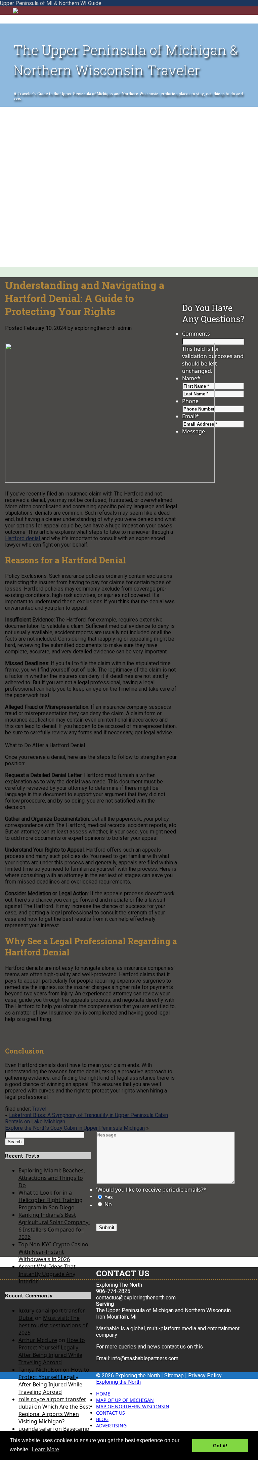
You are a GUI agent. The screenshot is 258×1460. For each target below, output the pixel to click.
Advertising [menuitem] (111, 1425)
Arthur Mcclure (37, 1340)
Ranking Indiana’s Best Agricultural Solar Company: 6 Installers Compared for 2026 (54, 1226)
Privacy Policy (205, 1375)
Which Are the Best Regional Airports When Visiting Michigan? (54, 1414)
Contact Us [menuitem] (110, 1413)
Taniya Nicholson (39, 1369)
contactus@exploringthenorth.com (136, 1297)
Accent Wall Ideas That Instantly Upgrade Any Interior (47, 1274)
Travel (39, 1109)
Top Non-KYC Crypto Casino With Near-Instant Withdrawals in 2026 (53, 1252)
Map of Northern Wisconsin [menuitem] (132, 1406)
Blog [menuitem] (102, 1419)
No (108, 1204)
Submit (106, 1227)
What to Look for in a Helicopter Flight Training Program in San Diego (50, 1200)
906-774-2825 (113, 1291)
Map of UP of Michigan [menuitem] (125, 1400)
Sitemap (174, 1375)
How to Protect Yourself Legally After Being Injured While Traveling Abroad (51, 1351)
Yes (108, 1197)
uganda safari (36, 1428)
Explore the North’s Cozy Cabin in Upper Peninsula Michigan (75, 1128)
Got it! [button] (220, 1445)
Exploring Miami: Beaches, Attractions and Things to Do (51, 1178)
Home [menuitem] (103, 1393)
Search (15, 1141)
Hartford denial (23, 538)
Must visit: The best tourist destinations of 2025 (53, 1325)
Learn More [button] (45, 1449)
